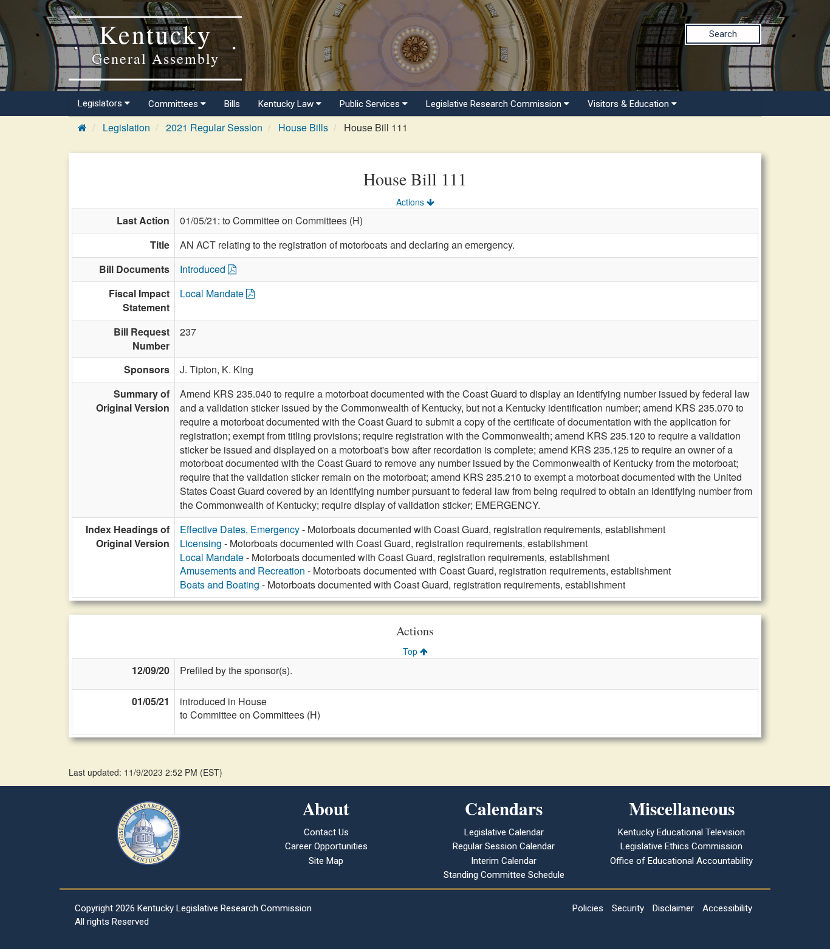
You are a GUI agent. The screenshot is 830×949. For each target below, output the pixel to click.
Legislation (126, 127)
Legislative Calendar (504, 832)
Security (628, 908)
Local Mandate (213, 293)
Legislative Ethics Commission (681, 846)
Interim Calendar (504, 860)
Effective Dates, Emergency (240, 529)
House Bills (303, 127)
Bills (232, 103)
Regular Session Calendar (504, 846)
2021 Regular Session (214, 127)
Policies (587, 908)
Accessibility (727, 908)
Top (411, 651)
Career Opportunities (326, 846)
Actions (411, 202)
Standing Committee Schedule (504, 874)
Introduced (204, 269)
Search (723, 34)
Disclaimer (673, 908)
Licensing (201, 543)
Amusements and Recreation (242, 571)
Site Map (326, 860)
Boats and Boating (219, 585)
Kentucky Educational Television (681, 832)
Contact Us (326, 832)
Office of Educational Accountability (681, 860)
